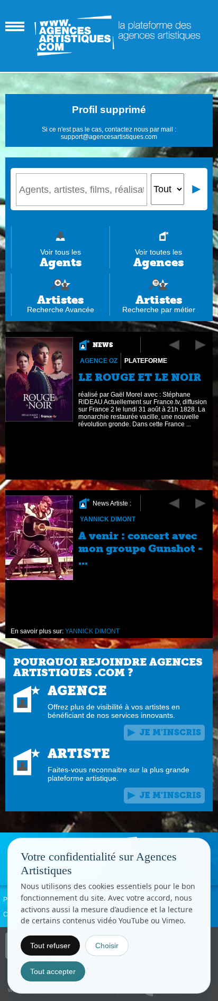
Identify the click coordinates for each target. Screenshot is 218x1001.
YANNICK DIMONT (107, 519)
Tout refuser (50, 945)
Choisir (107, 945)
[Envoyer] (196, 189)
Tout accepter (53, 971)
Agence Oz (98, 360)
